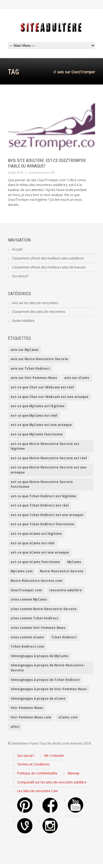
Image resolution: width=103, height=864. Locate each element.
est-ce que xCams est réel (32, 543)
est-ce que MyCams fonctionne (37, 434)
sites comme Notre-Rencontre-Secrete (44, 609)
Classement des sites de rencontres (38, 311)
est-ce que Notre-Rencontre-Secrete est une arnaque (48, 470)
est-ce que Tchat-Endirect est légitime (43, 496)
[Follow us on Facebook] (50, 811)
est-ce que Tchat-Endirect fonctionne (42, 524)
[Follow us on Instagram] (50, 832)
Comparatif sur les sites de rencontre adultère (51, 782)
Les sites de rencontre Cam (37, 791)
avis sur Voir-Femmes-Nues (34, 377)
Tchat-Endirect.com (27, 646)
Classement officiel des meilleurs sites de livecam (49, 267)
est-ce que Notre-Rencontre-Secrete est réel (49, 458)
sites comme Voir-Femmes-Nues (38, 627)
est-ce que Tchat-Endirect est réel (40, 505)
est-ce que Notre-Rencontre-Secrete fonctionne (42, 484)
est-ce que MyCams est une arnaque (41, 424)
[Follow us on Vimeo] (24, 832)
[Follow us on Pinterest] (24, 811)
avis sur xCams (76, 377)
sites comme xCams (27, 637)
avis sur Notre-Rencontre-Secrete (39, 359)
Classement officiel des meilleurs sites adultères (48, 258)
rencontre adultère (65, 590)
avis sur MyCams (25, 349)
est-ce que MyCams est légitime (38, 406)
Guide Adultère (23, 320)
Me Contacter (54, 755)
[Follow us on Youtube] (75, 811)
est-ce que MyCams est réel (34, 415)
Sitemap (73, 773)
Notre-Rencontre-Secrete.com (36, 580)
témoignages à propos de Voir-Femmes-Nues (49, 689)
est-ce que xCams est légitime (36, 533)
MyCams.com (22, 571)
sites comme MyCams (29, 599)
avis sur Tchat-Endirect (30, 368)
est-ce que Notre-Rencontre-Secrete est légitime (45, 446)
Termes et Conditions (33, 764)
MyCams (74, 562)
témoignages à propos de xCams (38, 698)
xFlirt (15, 726)
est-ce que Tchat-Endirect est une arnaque (47, 515)
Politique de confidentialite (37, 773)
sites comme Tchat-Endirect (34, 618)
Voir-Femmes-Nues (27, 707)
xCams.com (68, 717)
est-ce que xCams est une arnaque (40, 552)
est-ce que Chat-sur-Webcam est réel (42, 387)
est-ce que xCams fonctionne (35, 562)
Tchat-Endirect (64, 637)
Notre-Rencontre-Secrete (61, 571)
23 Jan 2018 (15, 172)
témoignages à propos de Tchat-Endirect (45, 679)
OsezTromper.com (26, 590)
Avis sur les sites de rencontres (35, 303)
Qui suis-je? (20, 276)
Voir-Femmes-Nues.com (31, 717)
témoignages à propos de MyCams (39, 656)
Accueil (17, 249)
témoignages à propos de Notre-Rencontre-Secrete (48, 667)
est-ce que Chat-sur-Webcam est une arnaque (49, 396)
